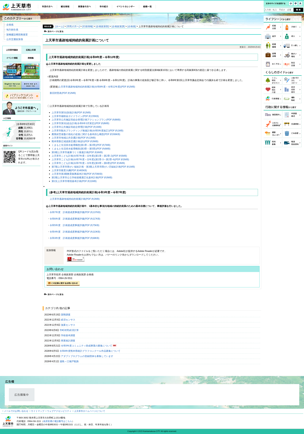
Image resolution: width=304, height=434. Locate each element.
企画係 (9, 24)
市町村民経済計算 (69, 330)
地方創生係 (12, 29)
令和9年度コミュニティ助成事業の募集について (87, 345)
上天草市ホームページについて (89, 411)
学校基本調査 (68, 335)
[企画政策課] (118, 26)
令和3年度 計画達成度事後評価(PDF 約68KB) (74, 238)
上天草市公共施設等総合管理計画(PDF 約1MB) (76, 127)
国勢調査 (66, 314)
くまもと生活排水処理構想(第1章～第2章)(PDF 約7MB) (81, 145)
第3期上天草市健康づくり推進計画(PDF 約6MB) (77, 152)
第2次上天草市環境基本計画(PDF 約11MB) (74, 181)
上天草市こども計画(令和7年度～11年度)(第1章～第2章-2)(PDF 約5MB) (89, 155)
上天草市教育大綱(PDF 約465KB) (69, 170)
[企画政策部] (102, 26)
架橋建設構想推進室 (17, 34)
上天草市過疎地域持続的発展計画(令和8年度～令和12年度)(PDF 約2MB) (96, 86)
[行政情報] (87, 26)
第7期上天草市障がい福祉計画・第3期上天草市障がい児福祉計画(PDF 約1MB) (93, 166)
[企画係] (131, 26)
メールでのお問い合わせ (16, 411)
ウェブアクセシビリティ (59, 411)
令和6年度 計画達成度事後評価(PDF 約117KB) (75, 218)
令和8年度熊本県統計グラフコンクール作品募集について (90, 351)
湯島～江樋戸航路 (69, 361)
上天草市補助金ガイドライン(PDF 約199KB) (75, 116)
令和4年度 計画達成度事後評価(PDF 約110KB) (75, 231)
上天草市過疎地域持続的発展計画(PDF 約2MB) (75, 199)
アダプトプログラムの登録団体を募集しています (87, 356)
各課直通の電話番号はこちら (57, 421)
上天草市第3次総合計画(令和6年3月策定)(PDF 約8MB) (80, 123)
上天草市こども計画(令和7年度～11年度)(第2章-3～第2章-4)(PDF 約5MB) (90, 159)
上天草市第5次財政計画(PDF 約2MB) (71, 112)
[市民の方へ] (73, 26)
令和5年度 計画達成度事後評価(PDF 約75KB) (74, 225)
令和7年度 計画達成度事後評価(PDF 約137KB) (75, 212)
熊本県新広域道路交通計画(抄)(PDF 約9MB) (75, 141)
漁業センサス (68, 325)
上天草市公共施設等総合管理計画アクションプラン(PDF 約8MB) (86, 119)
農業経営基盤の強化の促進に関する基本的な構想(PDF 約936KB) (86, 134)
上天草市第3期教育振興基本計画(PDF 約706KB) (77, 173)
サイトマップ (37, 411)
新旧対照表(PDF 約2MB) (63, 93)
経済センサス (68, 319)
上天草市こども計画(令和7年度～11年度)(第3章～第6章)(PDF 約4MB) (88, 163)
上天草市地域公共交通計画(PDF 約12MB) (74, 137)
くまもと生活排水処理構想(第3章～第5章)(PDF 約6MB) (81, 148)
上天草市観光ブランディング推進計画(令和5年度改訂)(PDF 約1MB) (87, 130)
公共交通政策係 (14, 39)
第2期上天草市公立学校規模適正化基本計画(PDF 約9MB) (82, 177)
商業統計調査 (68, 340)
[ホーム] (59, 26)
